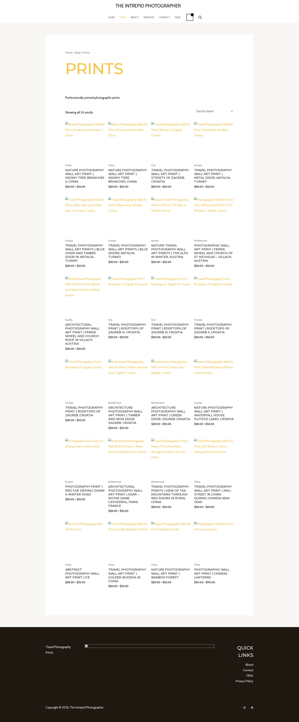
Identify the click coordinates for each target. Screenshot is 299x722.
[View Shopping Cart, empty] (190, 17)
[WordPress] (252, 707)
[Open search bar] (200, 17)
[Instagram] (244, 707)
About (135, 17)
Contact (164, 17)
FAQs (178, 17)
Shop (123, 17)
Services (149, 17)
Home (111, 17)
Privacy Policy (244, 681)
